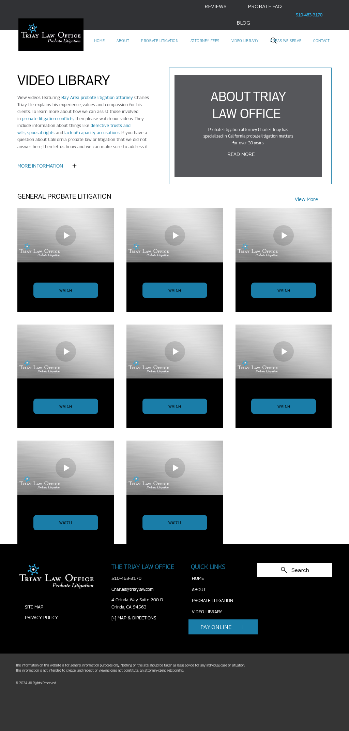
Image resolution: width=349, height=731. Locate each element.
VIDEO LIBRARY (207, 611)
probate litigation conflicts (48, 118)
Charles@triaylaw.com (132, 589)
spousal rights (41, 132)
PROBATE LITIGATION (212, 600)
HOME (198, 578)
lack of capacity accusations (92, 132)
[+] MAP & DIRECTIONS (133, 617)
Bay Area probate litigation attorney (97, 97)
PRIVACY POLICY (41, 617)
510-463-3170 (126, 578)
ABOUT (199, 589)
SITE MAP (34, 607)
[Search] (274, 40)
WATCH (65, 290)
